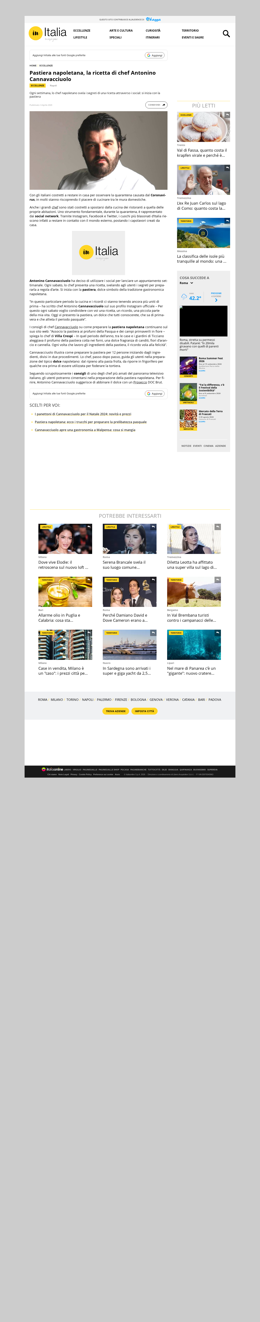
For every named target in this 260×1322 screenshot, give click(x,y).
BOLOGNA (138, 699)
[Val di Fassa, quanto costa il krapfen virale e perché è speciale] (204, 127)
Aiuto (117, 774)
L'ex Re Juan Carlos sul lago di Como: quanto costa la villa (201, 208)
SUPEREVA (212, 770)
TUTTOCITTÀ (154, 770)
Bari (40, 610)
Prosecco (140, 382)
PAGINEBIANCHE (138, 770)
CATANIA (188, 699)
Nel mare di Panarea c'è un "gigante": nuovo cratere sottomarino (191, 673)
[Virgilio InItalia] (47, 34)
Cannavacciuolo (66, 327)
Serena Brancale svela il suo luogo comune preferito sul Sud (124, 567)
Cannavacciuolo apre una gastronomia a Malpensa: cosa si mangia (85, 430)
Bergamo (172, 610)
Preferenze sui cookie (103, 774)
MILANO (57, 699)
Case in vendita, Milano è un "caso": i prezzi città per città (62, 673)
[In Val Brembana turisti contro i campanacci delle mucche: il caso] (194, 592)
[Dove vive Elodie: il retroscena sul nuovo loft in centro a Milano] (65, 539)
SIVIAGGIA (173, 770)
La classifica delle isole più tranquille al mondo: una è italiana (201, 261)
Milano (42, 557)
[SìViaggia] (153, 19)
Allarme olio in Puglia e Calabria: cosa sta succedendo (59, 620)
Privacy (74, 774)
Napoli (53, 85)
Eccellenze (81, 30)
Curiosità (153, 30)
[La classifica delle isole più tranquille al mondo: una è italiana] (204, 233)
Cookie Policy (85, 774)
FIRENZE (121, 699)
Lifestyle (80, 37)
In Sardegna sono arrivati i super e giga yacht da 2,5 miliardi (127, 673)
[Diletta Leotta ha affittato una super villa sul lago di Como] (194, 539)
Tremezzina (184, 198)
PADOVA (215, 699)
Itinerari (153, 37)
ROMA (42, 699)
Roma (106, 557)
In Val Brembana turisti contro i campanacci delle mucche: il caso (190, 620)
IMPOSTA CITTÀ (144, 711)
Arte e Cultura (121, 30)
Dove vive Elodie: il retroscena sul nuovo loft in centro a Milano (63, 567)
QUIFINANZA (186, 770)
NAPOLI (87, 699)
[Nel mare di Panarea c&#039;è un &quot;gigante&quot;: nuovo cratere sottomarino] (194, 645)
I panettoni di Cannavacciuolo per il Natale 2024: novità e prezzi (83, 414)
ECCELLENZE (46, 65)
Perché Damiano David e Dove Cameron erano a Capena (125, 620)
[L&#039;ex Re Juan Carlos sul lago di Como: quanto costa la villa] (204, 180)
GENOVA (156, 699)
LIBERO (67, 770)
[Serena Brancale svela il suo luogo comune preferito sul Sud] (130, 539)
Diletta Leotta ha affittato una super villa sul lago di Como (190, 567)
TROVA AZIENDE (116, 711)
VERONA (172, 699)
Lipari (170, 663)
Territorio (190, 30)
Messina (182, 251)
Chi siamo (52, 774)
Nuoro (107, 663)
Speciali (115, 37)
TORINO (73, 699)
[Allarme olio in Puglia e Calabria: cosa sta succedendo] (65, 592)
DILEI (164, 770)
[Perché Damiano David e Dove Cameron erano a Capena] (130, 592)
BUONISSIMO (199, 770)
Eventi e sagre (193, 37)
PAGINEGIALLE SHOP (109, 770)
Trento (181, 145)
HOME (33, 65)
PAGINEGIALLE (90, 770)
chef (55, 207)
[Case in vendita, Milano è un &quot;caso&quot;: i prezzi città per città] (65, 645)
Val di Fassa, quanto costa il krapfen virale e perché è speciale (202, 155)
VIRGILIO (77, 770)
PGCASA (125, 770)
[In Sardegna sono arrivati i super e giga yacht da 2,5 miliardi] (130, 645)
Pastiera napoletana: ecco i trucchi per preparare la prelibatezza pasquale (91, 422)
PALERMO (104, 699)
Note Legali (63, 774)
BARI (201, 699)
